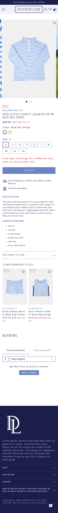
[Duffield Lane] (29, 9)
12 (14, 151)
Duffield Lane (29, 500)
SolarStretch (13, 110)
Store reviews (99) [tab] (42, 350)
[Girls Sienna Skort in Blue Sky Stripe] (15, 286)
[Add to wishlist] (54, 23)
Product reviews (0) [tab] (16, 350)
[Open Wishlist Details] (50, 9)
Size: (7, 139)
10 (6, 151)
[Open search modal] (46, 9)
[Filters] (5, 359)
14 (23, 151)
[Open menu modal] (3, 9)
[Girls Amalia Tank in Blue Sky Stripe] (41, 286)
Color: (16, 127)
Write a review (29, 372)
